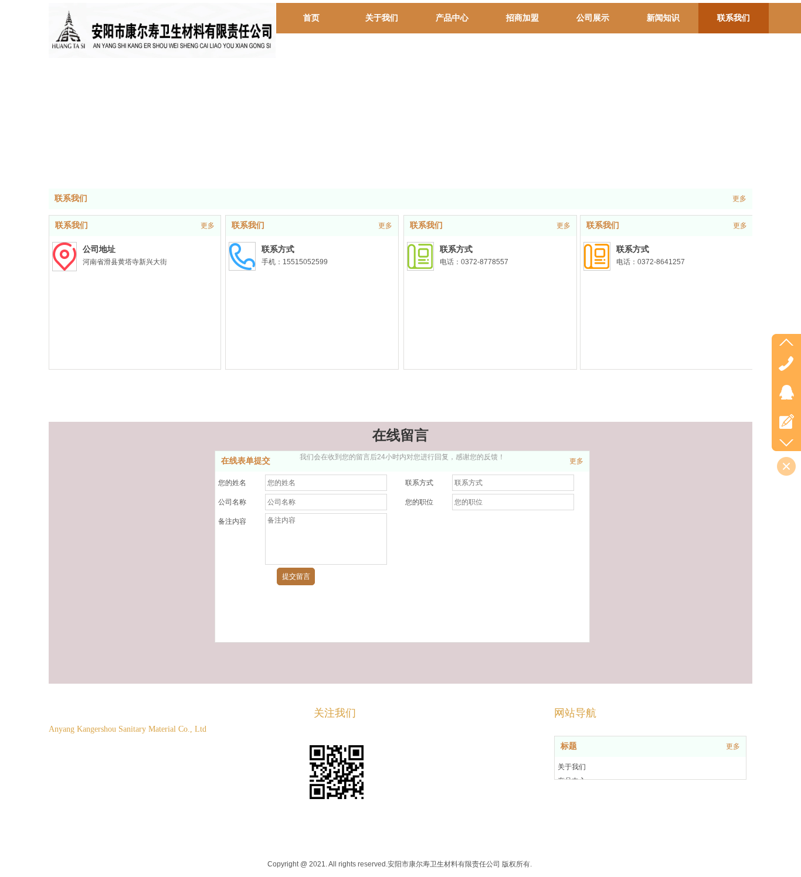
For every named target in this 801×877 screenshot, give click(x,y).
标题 (569, 746)
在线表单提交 (245, 460)
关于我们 (572, 767)
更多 (739, 198)
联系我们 (71, 198)
